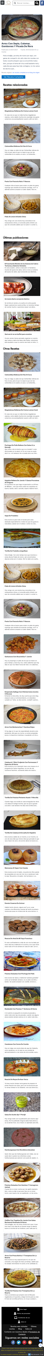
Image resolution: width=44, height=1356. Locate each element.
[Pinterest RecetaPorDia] (24, 1342)
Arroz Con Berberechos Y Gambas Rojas (19, 727)
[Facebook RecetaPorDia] (13, 1342)
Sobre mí (28, 1329)
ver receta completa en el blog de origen (25, 72)
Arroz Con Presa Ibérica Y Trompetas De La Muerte (21, 1257)
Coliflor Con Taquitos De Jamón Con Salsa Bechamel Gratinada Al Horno (20, 1221)
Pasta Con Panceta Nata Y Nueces (17, 181)
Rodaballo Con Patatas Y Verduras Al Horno (21, 1009)
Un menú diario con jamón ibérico (17, 299)
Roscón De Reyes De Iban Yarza (16, 1079)
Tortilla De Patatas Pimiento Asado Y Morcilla (21, 798)
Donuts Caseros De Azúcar (15, 903)
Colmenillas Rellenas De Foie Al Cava (18, 146)
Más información (35, 1354)
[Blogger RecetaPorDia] (30, 1342)
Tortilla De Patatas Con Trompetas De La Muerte (20, 1292)
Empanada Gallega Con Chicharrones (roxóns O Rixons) (21, 693)
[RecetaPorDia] (8, 3)
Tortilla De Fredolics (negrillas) (16, 551)
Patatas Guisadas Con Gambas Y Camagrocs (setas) (21, 1186)
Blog (20, 1329)
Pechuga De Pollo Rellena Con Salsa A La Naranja (20, 446)
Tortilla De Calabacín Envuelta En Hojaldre (20, 833)
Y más (41, 1354)
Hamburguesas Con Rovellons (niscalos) (20, 1150)
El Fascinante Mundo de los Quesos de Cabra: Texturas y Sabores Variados (21, 265)
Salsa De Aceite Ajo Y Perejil (15, 1115)
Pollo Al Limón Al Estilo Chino (15, 217)
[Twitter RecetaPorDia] (19, 1342)
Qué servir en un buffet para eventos (18, 334)
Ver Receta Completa (13, 77)
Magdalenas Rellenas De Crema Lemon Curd (21, 111)
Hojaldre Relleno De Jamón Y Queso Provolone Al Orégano (22, 481)
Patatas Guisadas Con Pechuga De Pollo (19, 974)
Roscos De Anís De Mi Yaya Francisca (18, 938)
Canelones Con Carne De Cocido (17, 1044)
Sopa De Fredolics (11, 516)
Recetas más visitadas (19, 1326)
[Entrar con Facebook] (42, 3)
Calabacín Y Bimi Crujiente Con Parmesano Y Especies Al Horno (21, 763)
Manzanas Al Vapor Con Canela (16, 868)
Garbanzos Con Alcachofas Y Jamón (18, 657)
